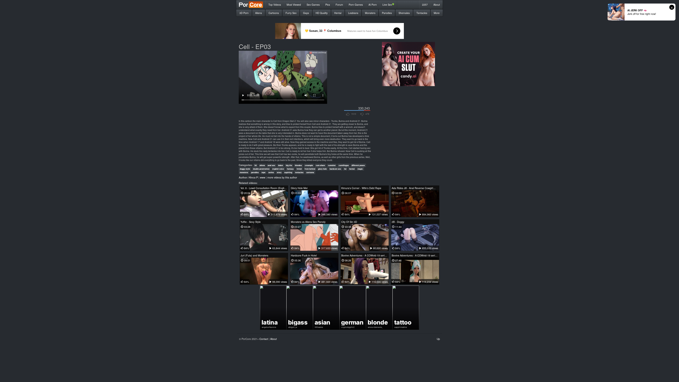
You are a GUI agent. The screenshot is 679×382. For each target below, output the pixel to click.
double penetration (261, 168)
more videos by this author (282, 177)
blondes (298, 165)
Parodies (387, 13)
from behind (310, 168)
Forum (339, 4)
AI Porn (372, 4)
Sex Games (313, 4)
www (262, 177)
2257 (425, 4)
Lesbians (353, 13)
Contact (263, 339)
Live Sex (388, 4)
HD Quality (322, 13)
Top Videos (274, 4)
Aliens (258, 13)
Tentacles (421, 13)
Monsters (370, 13)
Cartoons (274, 13)
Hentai (337, 13)
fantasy (290, 168)
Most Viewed (294, 4)
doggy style (245, 168)
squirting (288, 172)
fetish (299, 168)
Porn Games (356, 4)
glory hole (322, 168)
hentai (352, 168)
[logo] (251, 4)
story (279, 172)
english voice (278, 168)
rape (263, 172)
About (436, 4)
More (437, 13)
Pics (327, 4)
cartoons (310, 172)
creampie (309, 165)
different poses (358, 165)
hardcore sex (335, 168)
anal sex (271, 165)
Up (438, 339)
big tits (289, 165)
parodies (255, 172)
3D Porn (244, 13)
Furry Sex (291, 13)
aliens (262, 165)
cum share (320, 165)
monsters (244, 172)
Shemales (404, 13)
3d (255, 165)
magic (360, 168)
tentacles (299, 172)
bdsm (280, 165)
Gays (306, 13)
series (271, 172)
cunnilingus (344, 165)
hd (345, 168)
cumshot (332, 165)
